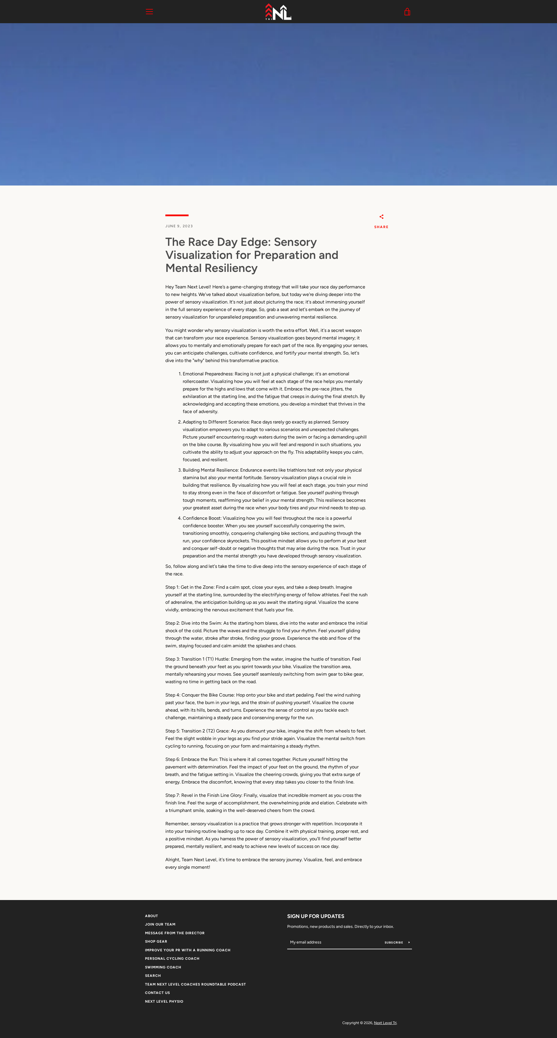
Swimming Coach (163, 967)
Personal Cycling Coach (172, 959)
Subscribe (394, 942)
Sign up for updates (315, 916)
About (151, 916)
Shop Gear (156, 941)
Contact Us (157, 993)
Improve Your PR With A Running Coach (188, 950)
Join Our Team (160, 924)
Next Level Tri (385, 1023)
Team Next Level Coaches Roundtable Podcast (195, 984)
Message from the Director (175, 933)
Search (153, 976)
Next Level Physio (164, 1001)
